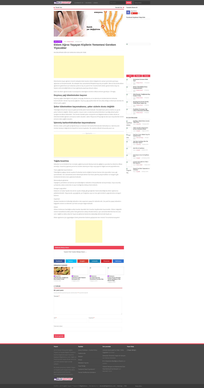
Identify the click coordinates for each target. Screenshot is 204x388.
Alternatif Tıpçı (139, 137)
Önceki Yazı (58, 7)
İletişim (80, 356)
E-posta (91, 318)
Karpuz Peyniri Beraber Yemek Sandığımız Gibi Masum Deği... (114, 279)
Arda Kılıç (138, 124)
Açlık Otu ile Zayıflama (138, 148)
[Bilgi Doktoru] (62, 3)
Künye (80, 360)
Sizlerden (88, 3)
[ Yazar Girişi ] (131, 350)
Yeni (130, 75)
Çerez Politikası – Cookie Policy (87, 350)
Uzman (95, 3)
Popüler (138, 75)
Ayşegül (138, 130)
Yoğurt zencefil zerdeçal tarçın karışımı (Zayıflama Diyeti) (140, 128)
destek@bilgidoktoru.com (108, 386)
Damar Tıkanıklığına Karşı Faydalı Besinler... (140, 87)
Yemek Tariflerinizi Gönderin (87, 372)
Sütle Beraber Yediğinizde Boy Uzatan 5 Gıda (61, 278)
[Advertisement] (89, 67)
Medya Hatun (70, 41)
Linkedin (95, 261)
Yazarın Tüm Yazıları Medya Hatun (75, 252)
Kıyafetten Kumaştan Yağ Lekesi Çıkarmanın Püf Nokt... (141, 109)
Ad (55, 318)
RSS (125, 386)
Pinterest (149, 3)
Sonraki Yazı (118, 7)
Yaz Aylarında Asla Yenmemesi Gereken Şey (96, 278)
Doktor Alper (139, 164)
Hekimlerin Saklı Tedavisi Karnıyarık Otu (79, 278)
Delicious (118, 261)
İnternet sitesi (58, 326)
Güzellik (138, 171)
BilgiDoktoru (83, 386)
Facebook (144, 3)
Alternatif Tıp (79, 3)
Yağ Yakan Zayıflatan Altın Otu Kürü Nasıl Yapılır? (140, 142)
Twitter (70, 261)
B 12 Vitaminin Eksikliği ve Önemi (113, 361)
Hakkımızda (81, 353)
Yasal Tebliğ (81, 366)
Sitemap (119, 386)
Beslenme (58, 41)
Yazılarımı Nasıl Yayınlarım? (86, 369)
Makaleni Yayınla (83, 363)
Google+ (146, 3)
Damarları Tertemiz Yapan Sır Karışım (114, 356)
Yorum (56, 296)
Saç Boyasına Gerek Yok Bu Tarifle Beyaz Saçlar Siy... (141, 102)
